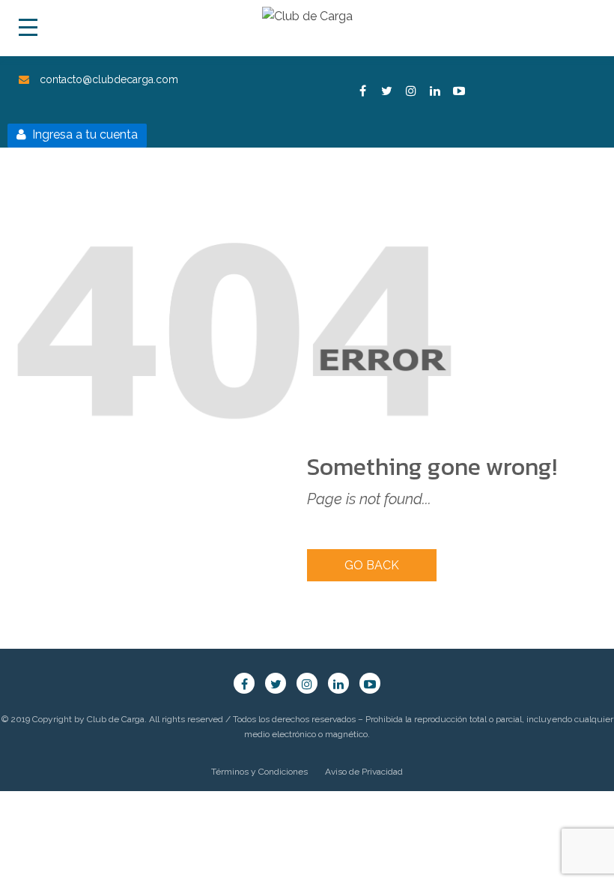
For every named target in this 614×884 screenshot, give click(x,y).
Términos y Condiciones (259, 771)
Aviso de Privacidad (364, 771)
